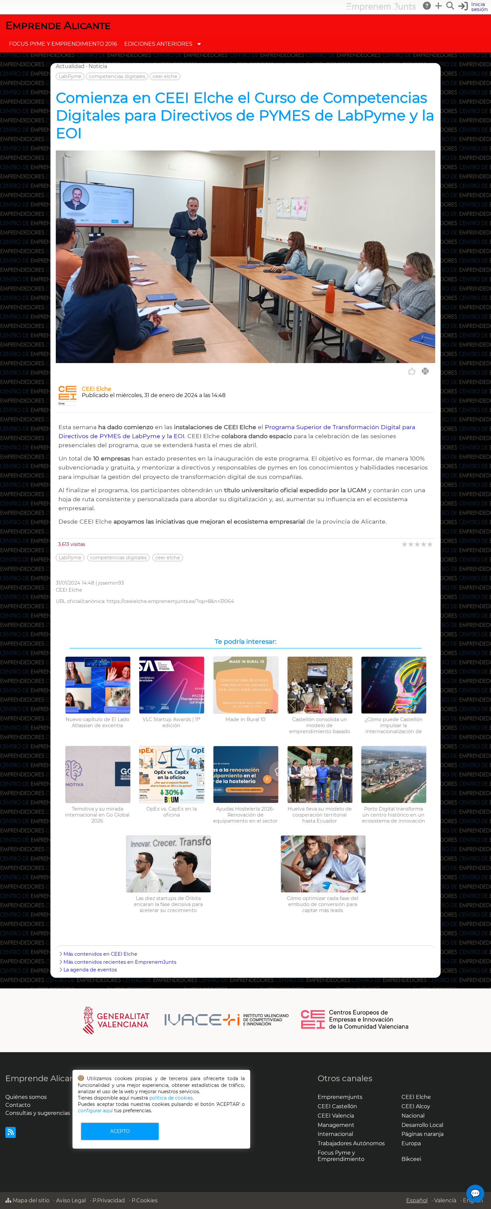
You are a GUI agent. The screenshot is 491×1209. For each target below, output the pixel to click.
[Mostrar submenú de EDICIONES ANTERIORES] (199, 43)
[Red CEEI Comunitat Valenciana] (355, 1028)
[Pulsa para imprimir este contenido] (425, 371)
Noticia (98, 66)
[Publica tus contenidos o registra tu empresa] (439, 5)
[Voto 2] (411, 544)
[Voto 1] (405, 544)
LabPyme (70, 76)
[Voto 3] (418, 544)
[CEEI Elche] (67, 404)
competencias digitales (117, 76)
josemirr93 (111, 583)
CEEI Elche (96, 389)
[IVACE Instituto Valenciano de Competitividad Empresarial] (186, 1020)
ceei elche (165, 76)
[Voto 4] (424, 544)
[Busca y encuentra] (451, 5)
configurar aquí (95, 1110)
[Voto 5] (430, 544)
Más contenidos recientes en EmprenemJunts (119, 962)
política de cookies (171, 1098)
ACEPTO (120, 1131)
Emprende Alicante (58, 25)
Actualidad (70, 66)
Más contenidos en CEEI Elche (100, 954)
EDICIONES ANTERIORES (158, 44)
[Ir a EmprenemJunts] (381, 9)
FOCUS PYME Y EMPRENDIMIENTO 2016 (63, 44)
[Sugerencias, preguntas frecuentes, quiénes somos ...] (427, 5)
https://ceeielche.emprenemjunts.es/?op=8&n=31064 (170, 601)
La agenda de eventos (90, 970)
